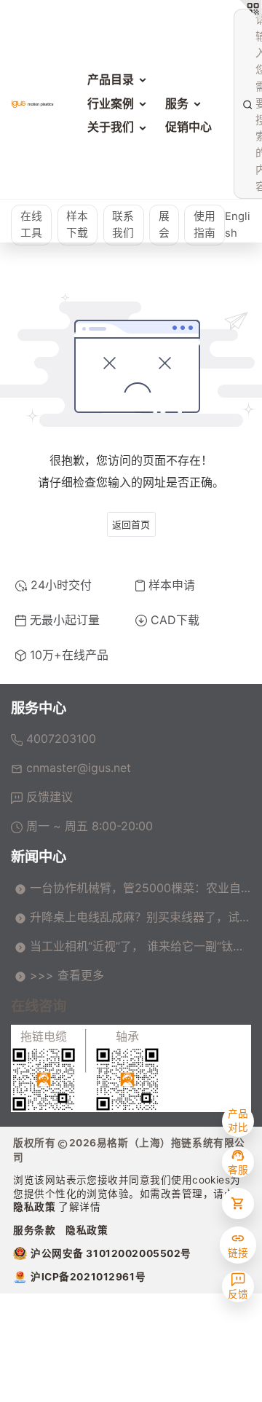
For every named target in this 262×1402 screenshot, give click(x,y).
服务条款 (34, 1230)
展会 (164, 225)
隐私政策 (35, 1207)
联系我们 (123, 225)
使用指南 (204, 225)
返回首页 (131, 524)
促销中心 (188, 126)
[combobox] (254, 103)
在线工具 (31, 225)
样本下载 (77, 225)
